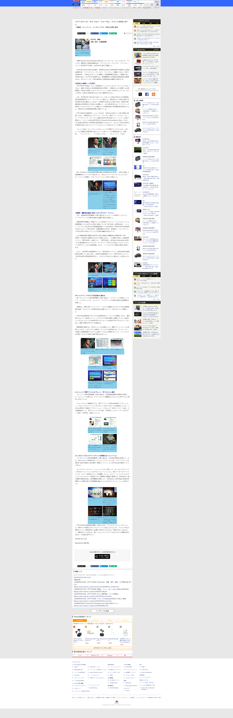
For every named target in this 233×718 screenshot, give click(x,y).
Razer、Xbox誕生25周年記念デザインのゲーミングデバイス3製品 (151, 151)
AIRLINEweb (129, 667)
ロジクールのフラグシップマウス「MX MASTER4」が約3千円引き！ (151, 130)
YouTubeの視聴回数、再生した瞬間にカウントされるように (151, 195)
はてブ (104, 33)
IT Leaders (76, 675)
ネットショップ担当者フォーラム (98, 669)
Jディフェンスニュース (131, 669)
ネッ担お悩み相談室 (79, 680)
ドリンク (109, 620)
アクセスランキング (143, 21)
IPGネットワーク (144, 680)
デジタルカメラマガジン (80, 685)
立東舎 (111, 675)
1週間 (150, 23)
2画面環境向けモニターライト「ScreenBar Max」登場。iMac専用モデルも (151, 266)
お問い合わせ (90, 697)
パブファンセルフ (146, 677)
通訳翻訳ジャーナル (130, 672)
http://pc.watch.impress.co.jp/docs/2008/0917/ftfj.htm (90, 591)
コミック (125, 620)
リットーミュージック (115, 667)
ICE (141, 664)
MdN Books (128, 683)
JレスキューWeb (130, 675)
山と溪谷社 (110, 678)
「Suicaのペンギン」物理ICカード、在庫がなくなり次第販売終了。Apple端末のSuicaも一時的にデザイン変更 (148, 297)
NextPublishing (93, 688)
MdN (125, 680)
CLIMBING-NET (114, 683)
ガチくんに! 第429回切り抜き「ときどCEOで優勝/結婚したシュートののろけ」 (150, 240)
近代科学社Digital (114, 688)
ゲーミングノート (126, 7)
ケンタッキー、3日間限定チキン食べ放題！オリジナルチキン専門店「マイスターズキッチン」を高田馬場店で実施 (148, 293)
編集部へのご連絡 (110, 697)
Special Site (141, 49)
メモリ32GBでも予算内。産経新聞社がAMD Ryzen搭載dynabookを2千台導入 (151, 55)
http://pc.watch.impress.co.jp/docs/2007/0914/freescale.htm (93, 596)
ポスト (82, 33)
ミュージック (95, 620)
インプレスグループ (141, 697)
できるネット (77, 688)
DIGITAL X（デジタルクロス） (97, 678)
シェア (95, 33)
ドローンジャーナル (79, 678)
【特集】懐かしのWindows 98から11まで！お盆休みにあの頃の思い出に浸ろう (151, 334)
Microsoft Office (147, 7)
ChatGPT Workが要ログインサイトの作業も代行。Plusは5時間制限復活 (151, 169)
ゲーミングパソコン (115, 7)
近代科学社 (110, 685)
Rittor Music (111, 664)
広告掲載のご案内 (100, 697)
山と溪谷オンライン (115, 680)
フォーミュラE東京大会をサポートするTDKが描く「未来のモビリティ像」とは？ (151, 74)
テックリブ (126, 688)
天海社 (143, 667)
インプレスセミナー (94, 675)
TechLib (128, 690)
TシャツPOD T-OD (115, 672)
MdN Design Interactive (131, 685)
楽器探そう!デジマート (115, 669)
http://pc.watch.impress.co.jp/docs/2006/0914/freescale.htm (93, 601)
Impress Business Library (96, 672)
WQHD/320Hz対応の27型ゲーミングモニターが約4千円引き (151, 117)
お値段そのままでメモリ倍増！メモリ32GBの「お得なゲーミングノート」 (151, 61)
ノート (80, 655)
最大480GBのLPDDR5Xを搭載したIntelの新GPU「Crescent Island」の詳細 (151, 204)
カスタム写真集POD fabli (148, 685)
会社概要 (132, 697)
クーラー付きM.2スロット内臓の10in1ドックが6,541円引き (151, 104)
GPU (134, 7)
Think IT (76, 667)
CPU (139, 7)
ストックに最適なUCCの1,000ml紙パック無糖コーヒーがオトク (151, 111)
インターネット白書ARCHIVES (82, 691)
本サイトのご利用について (78, 697)
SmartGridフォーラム (95, 667)
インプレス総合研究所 (79, 672)
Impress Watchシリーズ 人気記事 (147, 273)
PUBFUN (142, 675)
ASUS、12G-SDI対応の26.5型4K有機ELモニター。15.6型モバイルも (151, 142)
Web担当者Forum (78, 669)
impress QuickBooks (147, 672)
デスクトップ (95, 655)
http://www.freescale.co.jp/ (82, 577)
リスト (87, 33)
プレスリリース (93, 125)
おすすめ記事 (141, 302)
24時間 (143, 23)
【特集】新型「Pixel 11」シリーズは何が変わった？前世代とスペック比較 (151, 321)
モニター (105, 7)
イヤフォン (80, 620)
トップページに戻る (102, 611)
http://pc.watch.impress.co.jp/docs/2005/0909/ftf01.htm (91, 606)
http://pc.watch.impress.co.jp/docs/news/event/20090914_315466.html (96, 587)
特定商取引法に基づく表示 (154, 697)
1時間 (136, 23)
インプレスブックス (94, 685)
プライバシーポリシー (122, 697)
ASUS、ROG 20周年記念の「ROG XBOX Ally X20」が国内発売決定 (151, 178)
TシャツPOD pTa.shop (147, 682)
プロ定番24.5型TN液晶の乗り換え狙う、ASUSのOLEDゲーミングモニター (150, 187)
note (114, 33)
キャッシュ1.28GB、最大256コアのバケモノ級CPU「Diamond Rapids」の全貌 (151, 213)
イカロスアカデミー (130, 678)
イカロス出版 (127, 664)
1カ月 (157, 23)
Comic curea (145, 669)
